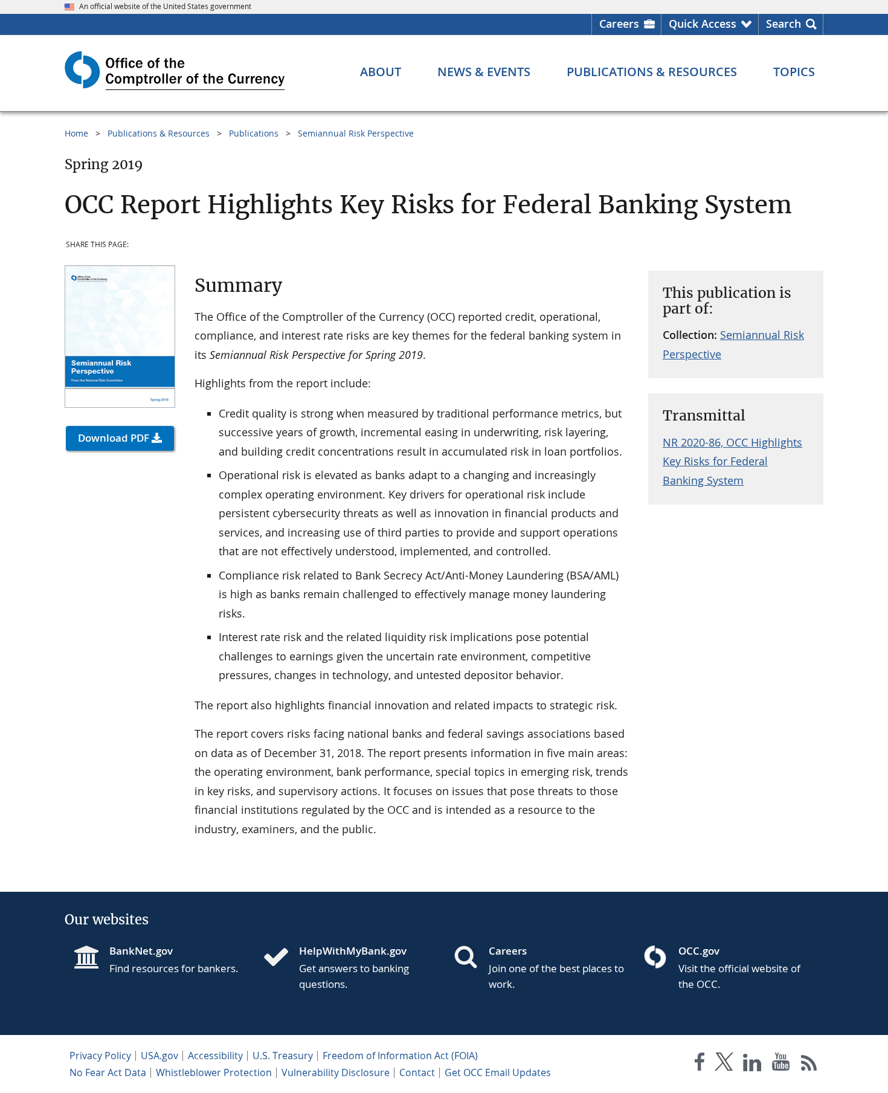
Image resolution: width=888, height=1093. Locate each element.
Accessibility (215, 1055)
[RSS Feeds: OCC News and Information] (809, 1064)
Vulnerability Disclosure (336, 1072)
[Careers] (470, 958)
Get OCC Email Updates (498, 1072)
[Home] (281, 958)
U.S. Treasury (283, 1055)
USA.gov (159, 1055)
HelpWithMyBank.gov (353, 951)
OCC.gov (698, 951)
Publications (253, 133)
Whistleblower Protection (214, 1072)
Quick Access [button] (702, 23)
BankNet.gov (141, 951)
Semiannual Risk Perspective (356, 133)
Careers (619, 23)
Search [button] (783, 23)
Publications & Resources (159, 133)
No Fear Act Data (107, 1072)
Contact (417, 1072)
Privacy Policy (100, 1055)
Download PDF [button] (113, 438)
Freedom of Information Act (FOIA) (400, 1055)
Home (76, 133)
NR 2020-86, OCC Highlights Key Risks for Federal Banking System (732, 461)
